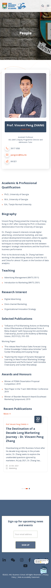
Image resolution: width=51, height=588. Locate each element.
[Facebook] (29, 559)
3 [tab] (27, 488)
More (6, 413)
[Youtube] (25, 565)
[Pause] (29, 489)
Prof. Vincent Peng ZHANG (16, 424)
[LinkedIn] (4, 559)
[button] (43, 6)
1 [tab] (22, 488)
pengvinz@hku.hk (19, 155)
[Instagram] (22, 559)
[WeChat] (13, 559)
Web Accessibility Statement (28, 577)
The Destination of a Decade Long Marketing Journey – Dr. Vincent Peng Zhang (25, 435)
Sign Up (25, 545)
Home (21, 39)
